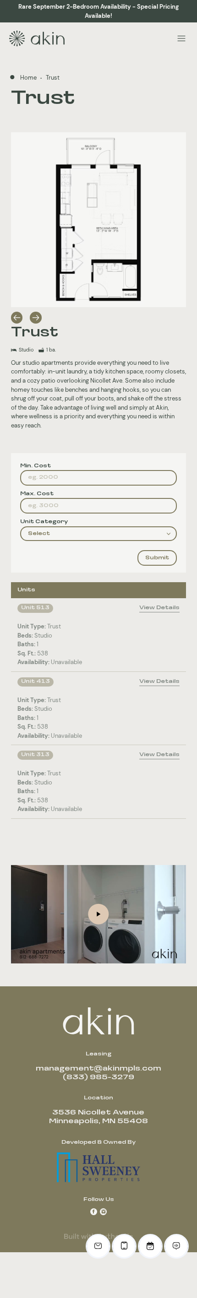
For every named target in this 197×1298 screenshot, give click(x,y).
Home (29, 77)
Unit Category (44, 522)
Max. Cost (37, 494)
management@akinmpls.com (98, 1068)
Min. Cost (35, 466)
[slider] (108, 954)
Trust (53, 77)
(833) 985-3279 (98, 1077)
